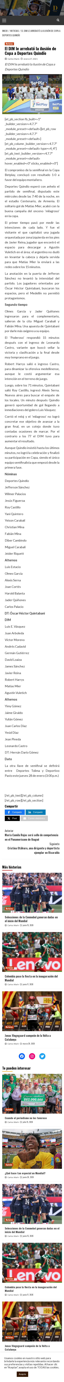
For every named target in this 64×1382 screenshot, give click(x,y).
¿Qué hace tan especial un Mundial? (25, 1173)
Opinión (9, 1109)
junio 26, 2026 (28, 1177)
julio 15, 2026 (28, 1122)
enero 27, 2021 (31, 59)
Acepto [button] (22, 1374)
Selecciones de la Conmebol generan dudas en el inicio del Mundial (31, 919)
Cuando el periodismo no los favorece (26, 1118)
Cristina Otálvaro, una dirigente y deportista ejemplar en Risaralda (33, 848)
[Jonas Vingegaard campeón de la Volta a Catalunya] (32, 1011)
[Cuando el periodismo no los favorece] (32, 1094)
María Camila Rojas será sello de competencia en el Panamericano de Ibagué (31, 835)
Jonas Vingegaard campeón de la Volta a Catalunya (28, 1037)
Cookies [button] (9, 1374)
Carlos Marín (13, 59)
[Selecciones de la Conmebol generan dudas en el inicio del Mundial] (32, 893)
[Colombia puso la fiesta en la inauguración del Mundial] (32, 952)
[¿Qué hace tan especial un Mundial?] (32, 1149)
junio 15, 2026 (28, 925)
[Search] (58, 20)
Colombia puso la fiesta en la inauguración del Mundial (31, 978)
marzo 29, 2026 (29, 1043)
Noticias (9, 43)
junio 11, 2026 (28, 984)
